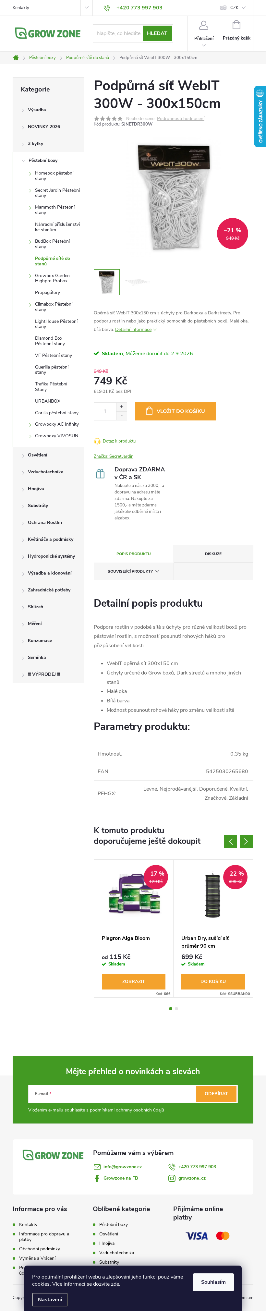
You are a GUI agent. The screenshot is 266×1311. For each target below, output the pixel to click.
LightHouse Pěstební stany (56, 324)
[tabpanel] (134, 928)
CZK (234, 8)
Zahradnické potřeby (49, 590)
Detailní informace (133, 329)
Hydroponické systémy (51, 556)
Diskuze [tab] (213, 553)
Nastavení (50, 1299)
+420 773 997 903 (197, 1167)
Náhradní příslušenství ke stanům (57, 227)
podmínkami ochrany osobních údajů (127, 1110)
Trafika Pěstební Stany (51, 387)
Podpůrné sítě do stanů (52, 261)
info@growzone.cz (122, 1167)
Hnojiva (36, 489)
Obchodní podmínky (39, 1249)
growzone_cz (192, 1178)
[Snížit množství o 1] (121, 415)
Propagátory (47, 292)
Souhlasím (213, 1282)
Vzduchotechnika (46, 472)
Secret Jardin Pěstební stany (57, 193)
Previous (230, 841)
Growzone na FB (120, 1178)
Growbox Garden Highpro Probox (52, 278)
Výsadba (37, 110)
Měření (35, 624)
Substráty (38, 506)
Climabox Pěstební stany (53, 307)
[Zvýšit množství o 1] (121, 407)
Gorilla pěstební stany (57, 413)
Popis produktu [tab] (133, 553)
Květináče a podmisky (50, 539)
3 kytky (35, 143)
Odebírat (216, 1094)
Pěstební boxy (43, 160)
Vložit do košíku (181, 411)
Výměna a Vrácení (37, 1258)
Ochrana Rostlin (45, 522)
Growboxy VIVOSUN (56, 436)
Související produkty (130, 571)
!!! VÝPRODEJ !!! (44, 674)
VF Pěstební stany (53, 355)
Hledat (157, 33)
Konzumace (40, 640)
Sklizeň (35, 607)
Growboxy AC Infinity (57, 424)
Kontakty (21, 8)
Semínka (37, 657)
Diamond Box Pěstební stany (50, 341)
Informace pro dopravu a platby (44, 1237)
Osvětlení (37, 455)
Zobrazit (133, 981)
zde (115, 1284)
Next (246, 841)
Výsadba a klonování (50, 573)
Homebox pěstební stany (54, 176)
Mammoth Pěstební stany (55, 210)
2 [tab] (176, 1008)
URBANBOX (47, 401)
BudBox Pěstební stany (52, 244)
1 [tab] (170, 1008)
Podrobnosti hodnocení (180, 119)
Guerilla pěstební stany (51, 370)
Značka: (113, 456)
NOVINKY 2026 (44, 127)
